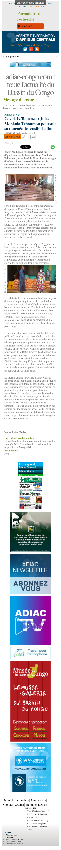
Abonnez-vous (11, 835)
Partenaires (22, 800)
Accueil (8, 800)
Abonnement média (13, 841)
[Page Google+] (30, 50)
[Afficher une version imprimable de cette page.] (33, 136)
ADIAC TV (32, 817)
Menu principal (11, 56)
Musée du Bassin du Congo (38, 820)
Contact (8, 804)
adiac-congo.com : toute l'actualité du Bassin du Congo (30, 84)
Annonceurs (38, 800)
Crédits (19, 804)
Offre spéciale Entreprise (15, 843)
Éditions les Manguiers (37, 823)
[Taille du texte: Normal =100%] (29, 137)
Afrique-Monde (12, 114)
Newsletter (10, 837)
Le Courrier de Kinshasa (37, 814)
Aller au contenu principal (30, 2)
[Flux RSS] (36, 50)
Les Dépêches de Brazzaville (39, 811)
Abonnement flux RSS (14, 839)
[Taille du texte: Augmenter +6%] (24, 137)
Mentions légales (36, 804)
